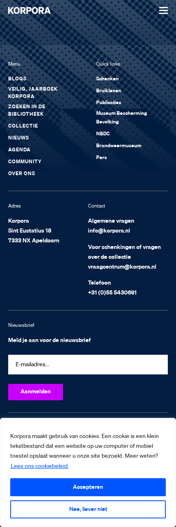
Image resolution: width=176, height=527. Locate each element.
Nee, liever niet (88, 509)
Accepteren (88, 487)
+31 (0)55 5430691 (112, 293)
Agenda (19, 150)
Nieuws (18, 138)
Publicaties (108, 102)
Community (25, 162)
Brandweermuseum (119, 146)
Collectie (23, 126)
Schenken (107, 79)
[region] (88, 472)
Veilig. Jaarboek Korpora (33, 93)
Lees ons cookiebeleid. (40, 466)
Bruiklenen (108, 91)
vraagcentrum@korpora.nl (122, 267)
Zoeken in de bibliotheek (26, 111)
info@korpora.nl (109, 231)
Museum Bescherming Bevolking (121, 118)
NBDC (103, 134)
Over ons (21, 173)
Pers (101, 157)
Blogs (17, 79)
